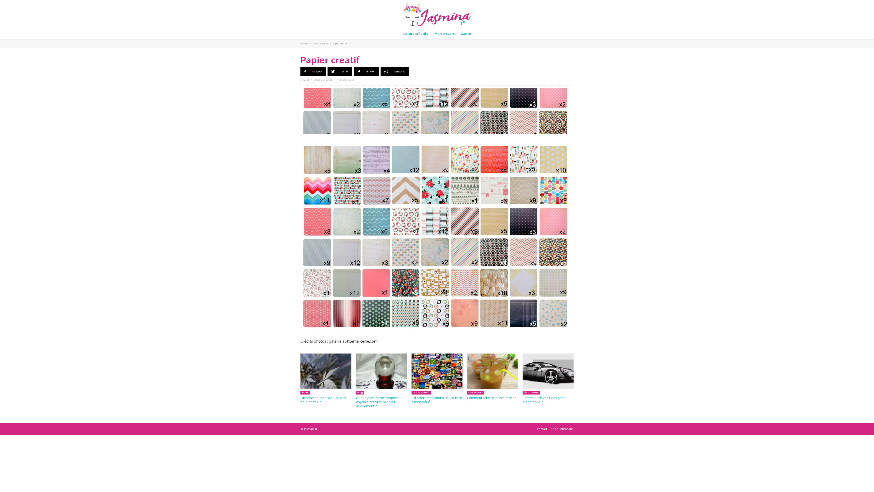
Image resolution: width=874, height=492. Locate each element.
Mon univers (475, 392)
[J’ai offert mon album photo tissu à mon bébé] (437, 371)
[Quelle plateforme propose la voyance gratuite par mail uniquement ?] (381, 371)
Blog (360, 392)
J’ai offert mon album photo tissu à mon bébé (437, 400)
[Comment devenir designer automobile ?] (548, 371)
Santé (305, 392)
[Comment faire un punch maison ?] (492, 371)
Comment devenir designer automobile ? (544, 400)
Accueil (304, 43)
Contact (542, 429)
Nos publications (562, 429)
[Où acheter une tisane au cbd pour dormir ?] (325, 371)
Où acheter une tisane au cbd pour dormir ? (323, 400)
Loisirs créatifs (320, 43)
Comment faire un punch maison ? (491, 400)
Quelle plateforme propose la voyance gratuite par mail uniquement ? (379, 402)
